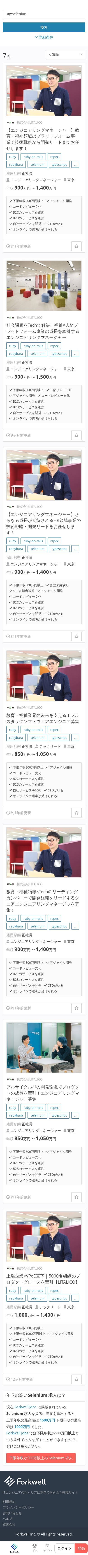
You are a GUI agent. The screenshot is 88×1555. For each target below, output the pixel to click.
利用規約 (9, 1501)
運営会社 (9, 1524)
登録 (81, 1548)
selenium (37, 164)
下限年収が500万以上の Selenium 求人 (41, 1457)
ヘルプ (7, 1518)
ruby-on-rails (33, 157)
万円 (48, 1420)
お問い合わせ (12, 1513)
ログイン (64, 1548)
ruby (12, 157)
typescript (59, 164)
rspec (54, 157)
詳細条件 (46, 37)
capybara (16, 164)
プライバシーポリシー (18, 1507)
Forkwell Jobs (25, 1406)
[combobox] (44, 14)
